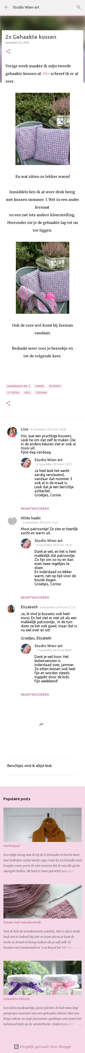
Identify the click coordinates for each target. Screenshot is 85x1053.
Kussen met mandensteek (22, 922)
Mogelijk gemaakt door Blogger (45, 1047)
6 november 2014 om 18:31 (54, 464)
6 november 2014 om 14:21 (40, 522)
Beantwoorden (35, 508)
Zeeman (41, 392)
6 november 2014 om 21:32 (57, 607)
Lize (24, 429)
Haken (39, 386)
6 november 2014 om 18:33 (54, 544)
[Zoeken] (78, 7)
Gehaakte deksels (16, 999)
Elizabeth (29, 607)
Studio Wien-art (26, 7)
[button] (8, 52)
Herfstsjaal (11, 846)
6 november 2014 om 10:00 (48, 429)
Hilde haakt (31, 518)
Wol (27, 392)
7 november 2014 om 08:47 (54, 650)
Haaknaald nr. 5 (18, 386)
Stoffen (13, 392)
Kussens (55, 386)
